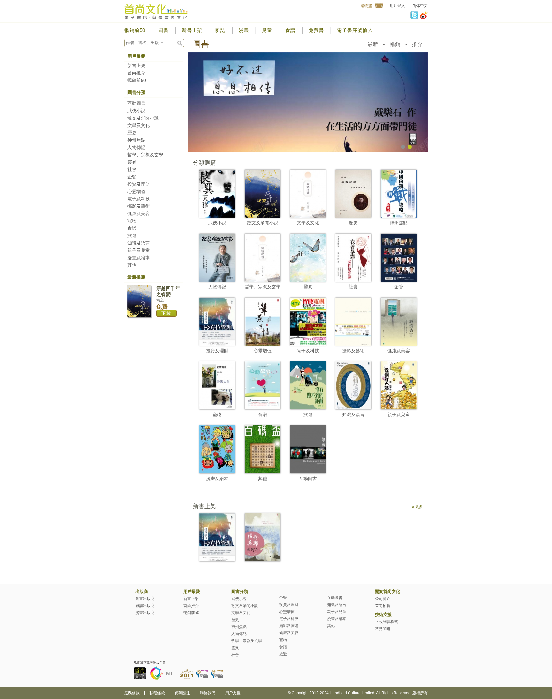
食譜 (290, 30)
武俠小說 (136, 110)
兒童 (267, 30)
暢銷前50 (134, 30)
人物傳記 (136, 147)
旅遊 (131, 235)
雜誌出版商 (145, 605)
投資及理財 (138, 184)
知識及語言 (138, 242)
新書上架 (192, 30)
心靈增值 (136, 191)
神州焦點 (136, 140)
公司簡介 (382, 598)
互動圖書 (136, 103)
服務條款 (132, 693)
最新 (372, 44)
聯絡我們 (207, 693)
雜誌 (220, 30)
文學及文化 (138, 125)
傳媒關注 (182, 693)
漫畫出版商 (145, 612)
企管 (131, 176)
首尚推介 (136, 72)
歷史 (131, 132)
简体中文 (420, 6)
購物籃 (366, 6)
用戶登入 (397, 6)
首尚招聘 (382, 605)
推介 (417, 44)
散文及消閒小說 (143, 117)
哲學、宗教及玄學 (145, 154)
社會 (131, 169)
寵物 (131, 220)
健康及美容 (138, 213)
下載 (166, 313)
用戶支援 (233, 693)
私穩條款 (157, 693)
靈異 (131, 162)
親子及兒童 (138, 250)
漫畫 (244, 30)
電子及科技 (138, 198)
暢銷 (395, 44)
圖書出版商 (145, 598)
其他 (131, 265)
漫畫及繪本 (138, 257)
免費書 (316, 30)
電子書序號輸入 (355, 30)
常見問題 (382, 628)
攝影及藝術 (138, 206)
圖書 (163, 30)
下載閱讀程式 (386, 621)
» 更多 (417, 506)
